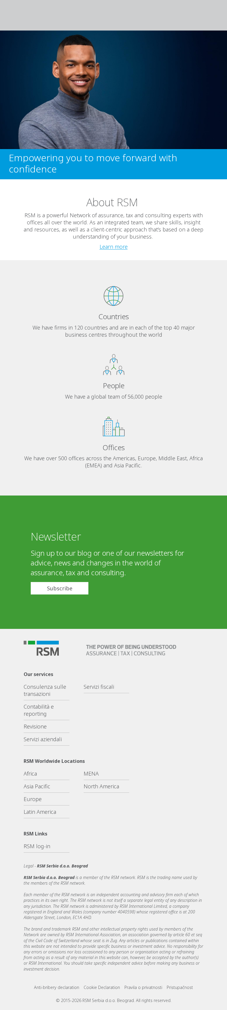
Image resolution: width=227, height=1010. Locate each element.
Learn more (114, 246)
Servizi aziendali (43, 739)
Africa (30, 773)
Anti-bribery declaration (56, 987)
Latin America (40, 811)
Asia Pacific (37, 786)
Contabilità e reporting (39, 710)
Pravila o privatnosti (143, 987)
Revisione (35, 726)
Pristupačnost (180, 987)
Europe (33, 799)
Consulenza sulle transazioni (45, 690)
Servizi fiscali (99, 686)
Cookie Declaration (102, 987)
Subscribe (59, 588)
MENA (91, 773)
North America (101, 786)
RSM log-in (37, 846)
